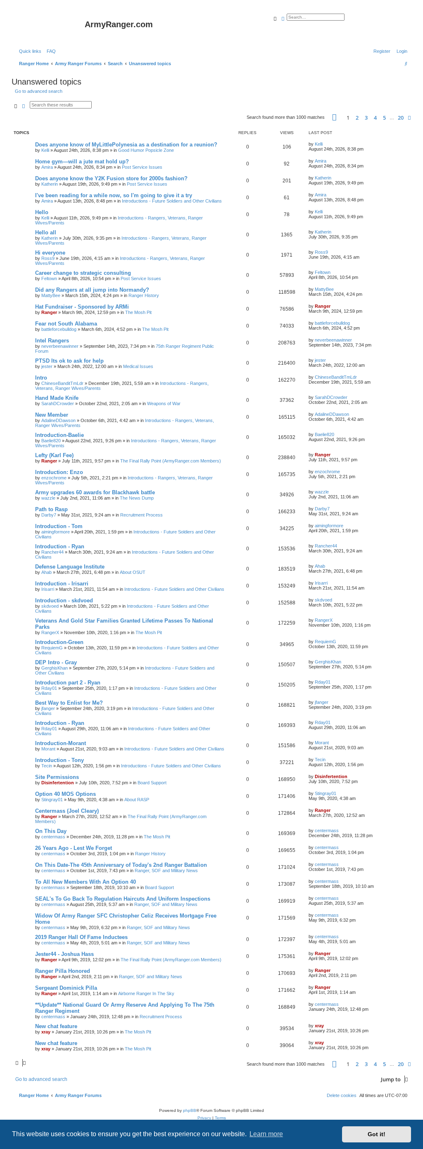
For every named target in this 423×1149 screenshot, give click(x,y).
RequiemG (52, 647)
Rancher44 (52, 552)
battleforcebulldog (58, 329)
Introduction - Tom (59, 526)
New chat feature (56, 1026)
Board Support (152, 782)
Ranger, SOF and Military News (166, 870)
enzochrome (54, 477)
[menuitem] (49, 51)
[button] (334, 117)
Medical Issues (138, 366)
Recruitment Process (141, 514)
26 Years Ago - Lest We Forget (73, 848)
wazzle (48, 497)
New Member (51, 415)
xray (45, 1031)
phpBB (189, 1110)
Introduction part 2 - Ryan (67, 682)
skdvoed (50, 606)
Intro (41, 378)
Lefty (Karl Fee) (54, 455)
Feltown (49, 278)
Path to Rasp (51, 509)
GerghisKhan (54, 667)
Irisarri (47, 589)
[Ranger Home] (49, 27)
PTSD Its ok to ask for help (69, 361)
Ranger (49, 312)
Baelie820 (51, 440)
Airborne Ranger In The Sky (146, 993)
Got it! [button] (376, 1134)
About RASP (136, 799)
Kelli (45, 150)
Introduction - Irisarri (61, 583)
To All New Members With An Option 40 (85, 882)
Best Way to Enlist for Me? (69, 703)
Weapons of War (164, 403)
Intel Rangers (52, 340)
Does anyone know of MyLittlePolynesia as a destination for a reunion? (126, 145)
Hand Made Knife (56, 398)
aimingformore (55, 531)
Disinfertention (57, 782)
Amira (47, 167)
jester (46, 366)
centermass (53, 836)
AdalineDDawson (58, 420)
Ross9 (48, 258)
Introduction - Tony (59, 760)
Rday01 (49, 688)
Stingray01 (52, 799)
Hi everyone (50, 253)
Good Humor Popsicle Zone (146, 150)
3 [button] (366, 117)
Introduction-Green (59, 642)
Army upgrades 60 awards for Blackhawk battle (95, 492)
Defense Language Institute (70, 567)
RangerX (50, 632)
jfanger (48, 708)
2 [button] (357, 117)
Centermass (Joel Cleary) (67, 811)
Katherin (49, 184)
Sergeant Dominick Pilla (66, 988)
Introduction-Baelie (59, 435)
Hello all (45, 232)
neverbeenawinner (59, 346)
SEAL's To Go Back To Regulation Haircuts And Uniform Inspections (122, 899)
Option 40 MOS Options (65, 794)
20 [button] (401, 117)
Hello (41, 212)
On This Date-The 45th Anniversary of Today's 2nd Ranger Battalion (121, 865)
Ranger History (143, 295)
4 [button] (375, 117)
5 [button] (384, 117)
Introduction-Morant (60, 743)
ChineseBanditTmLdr (62, 383)
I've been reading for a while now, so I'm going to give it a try (113, 195)
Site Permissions (57, 777)
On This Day (51, 831)
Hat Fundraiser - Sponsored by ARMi (82, 307)
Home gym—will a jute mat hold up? (82, 161)
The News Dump (137, 497)
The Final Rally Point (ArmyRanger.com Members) (170, 460)
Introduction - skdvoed (64, 600)
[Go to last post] (325, 144)
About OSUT (132, 572)
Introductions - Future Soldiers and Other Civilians (172, 200)
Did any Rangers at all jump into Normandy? (92, 290)
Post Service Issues (142, 167)
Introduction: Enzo (59, 472)
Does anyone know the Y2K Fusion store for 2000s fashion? (111, 178)
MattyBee (50, 295)
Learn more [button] (266, 1133)
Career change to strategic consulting (83, 273)
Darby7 (48, 514)
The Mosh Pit (138, 312)
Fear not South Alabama (66, 324)
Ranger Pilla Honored (62, 971)
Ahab (46, 572)
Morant (48, 748)
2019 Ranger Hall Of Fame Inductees (81, 937)
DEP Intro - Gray (56, 662)
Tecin (46, 765)
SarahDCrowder (57, 403)
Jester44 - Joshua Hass (64, 954)
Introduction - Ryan (59, 546)
